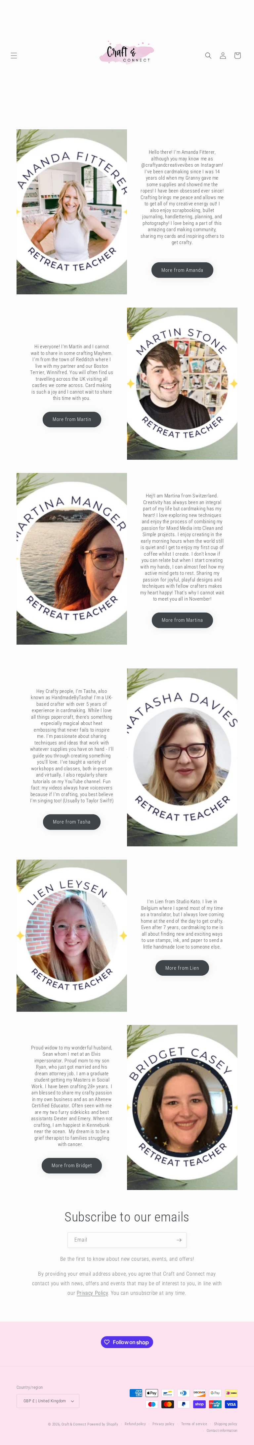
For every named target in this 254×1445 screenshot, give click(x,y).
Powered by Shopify (102, 1424)
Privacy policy (163, 1424)
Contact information (222, 1430)
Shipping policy (226, 1424)
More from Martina (182, 620)
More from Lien (182, 968)
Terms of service (194, 1424)
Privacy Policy (92, 1293)
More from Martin (72, 419)
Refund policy (135, 1424)
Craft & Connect (74, 1424)
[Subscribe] (179, 1240)
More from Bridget (72, 1166)
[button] (14, 55)
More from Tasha (72, 822)
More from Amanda (182, 270)
